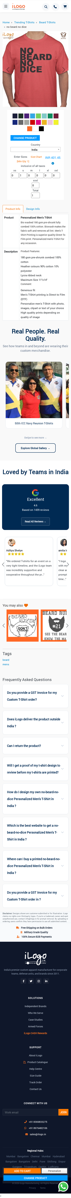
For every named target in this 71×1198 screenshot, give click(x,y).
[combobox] (35, 149)
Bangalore (23, 1156)
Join (63, 1112)
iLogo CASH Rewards (35, 1033)
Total (35, 190)
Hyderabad (59, 1156)
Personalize (54, 1170)
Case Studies (35, 1019)
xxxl (35, 180)
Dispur (61, 1161)
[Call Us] (55, 6)
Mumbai (10, 1156)
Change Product (25, 138)
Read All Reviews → (35, 521)
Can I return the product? (24, 746)
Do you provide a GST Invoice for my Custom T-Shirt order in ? (32, 895)
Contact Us (36, 1089)
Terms (42, 1187)
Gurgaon (17, 1166)
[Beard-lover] (21, 626)
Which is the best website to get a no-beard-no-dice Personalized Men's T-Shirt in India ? (33, 832)
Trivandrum (30, 1166)
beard (6, 659)
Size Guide (35, 1075)
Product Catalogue (37, 1062)
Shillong (51, 1161)
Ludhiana (53, 1166)
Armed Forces (35, 1026)
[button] (7, 69)
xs (14, 170)
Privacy (32, 1187)
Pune (42, 1161)
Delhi (35, 1161)
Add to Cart (22, 1171)
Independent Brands (35, 1006)
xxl (56, 170)
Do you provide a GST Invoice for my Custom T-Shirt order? (32, 696)
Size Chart (36, 156)
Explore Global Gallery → (35, 448)
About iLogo (35, 1055)
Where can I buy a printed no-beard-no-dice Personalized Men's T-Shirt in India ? (33, 866)
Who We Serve (35, 1013)
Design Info (33, 209)
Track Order (35, 1082)
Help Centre (35, 1068)
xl (48, 170)
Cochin (42, 1166)
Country (35, 144)
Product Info (13, 209)
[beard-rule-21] (55, 626)
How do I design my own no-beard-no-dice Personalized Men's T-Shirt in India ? (33, 799)
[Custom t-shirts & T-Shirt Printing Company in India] (18, 6)
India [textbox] (34, 149)
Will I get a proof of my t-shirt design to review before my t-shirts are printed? (33, 768)
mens (6, 664)
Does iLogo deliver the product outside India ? (33, 722)
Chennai (35, 1156)
